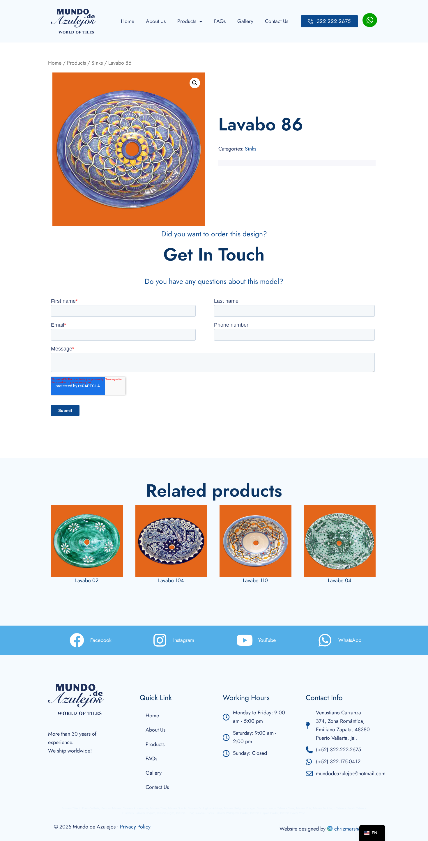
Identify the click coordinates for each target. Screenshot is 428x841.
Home (127, 21)
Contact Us (276, 21)
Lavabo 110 (255, 580)
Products (186, 21)
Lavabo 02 (86, 580)
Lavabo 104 (171, 580)
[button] (195, 83)
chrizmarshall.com (353, 829)
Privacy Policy (135, 827)
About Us (156, 21)
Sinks (97, 63)
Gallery (245, 21)
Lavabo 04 (339, 580)
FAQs (220, 21)
